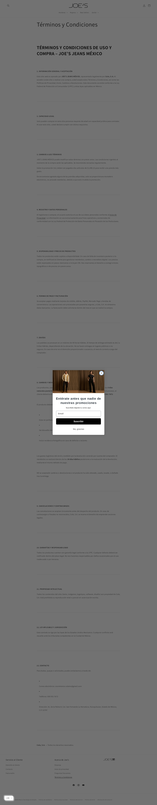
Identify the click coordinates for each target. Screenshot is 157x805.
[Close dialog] (101, 373)
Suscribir (79, 421)
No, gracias (78, 429)
